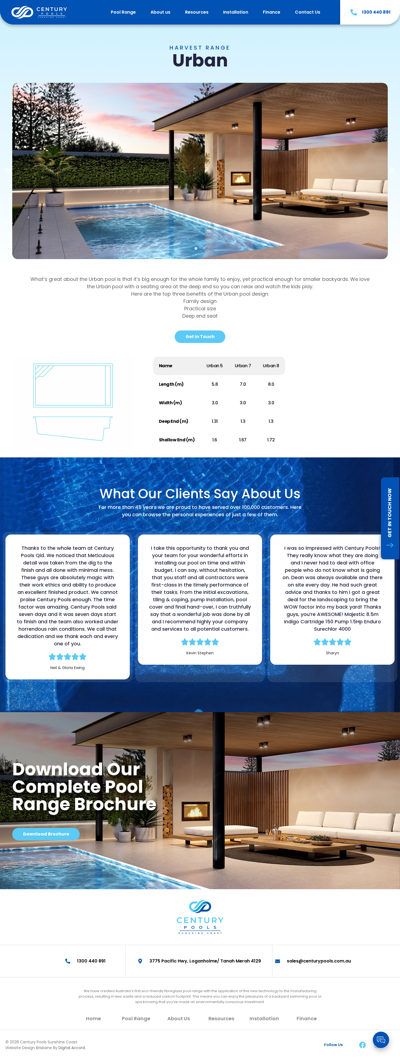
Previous (8, 171)
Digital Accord (72, 1047)
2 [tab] (204, 248)
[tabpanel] (200, 171)
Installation (235, 12)
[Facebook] (362, 1045)
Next (392, 171)
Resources (196, 12)
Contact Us (307, 12)
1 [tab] (196, 248)
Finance (271, 12)
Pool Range (123, 12)
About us (160, 12)
